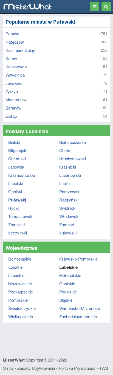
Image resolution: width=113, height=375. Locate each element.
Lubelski (15, 183)
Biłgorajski (17, 150)
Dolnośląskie (19, 259)
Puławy (12, 34)
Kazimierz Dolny (20, 50)
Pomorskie (18, 300)
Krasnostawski (21, 175)
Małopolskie (70, 275)
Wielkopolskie (20, 316)
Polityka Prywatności (77, 368)
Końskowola (16, 66)
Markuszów (16, 99)
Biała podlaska (72, 142)
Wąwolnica (15, 75)
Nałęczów (14, 42)
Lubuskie (16, 275)
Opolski (15, 191)
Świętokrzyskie (22, 308)
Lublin (64, 183)
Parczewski (69, 191)
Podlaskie (68, 292)
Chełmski (17, 158)
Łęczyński (17, 233)
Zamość (66, 224)
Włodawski (69, 216)
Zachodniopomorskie (78, 316)
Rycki (13, 208)
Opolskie (67, 283)
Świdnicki (67, 208)
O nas (8, 368)
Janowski (16, 167)
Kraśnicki (67, 167)
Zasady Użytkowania (36, 368)
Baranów (13, 108)
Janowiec (13, 83)
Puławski (17, 200)
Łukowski (68, 233)
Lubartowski (70, 175)
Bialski (14, 142)
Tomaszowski (20, 216)
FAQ (104, 368)
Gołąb (11, 116)
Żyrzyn (11, 91)
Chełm (65, 150)
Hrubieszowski (72, 158)
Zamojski (16, 224)
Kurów (11, 58)
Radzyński (68, 200)
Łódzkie (15, 267)
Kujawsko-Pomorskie (78, 259)
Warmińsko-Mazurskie (79, 308)
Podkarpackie (20, 292)
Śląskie (65, 300)
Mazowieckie (20, 283)
